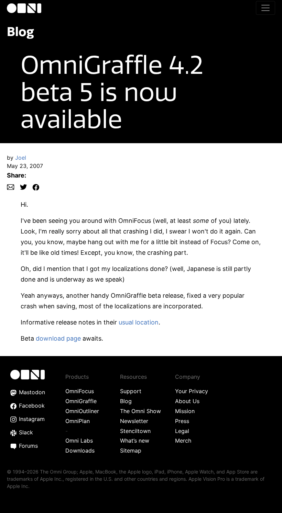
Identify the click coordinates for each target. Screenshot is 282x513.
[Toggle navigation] (265, 8)
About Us (187, 401)
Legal (182, 431)
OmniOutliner (82, 411)
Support (130, 391)
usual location (139, 322)
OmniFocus (79, 391)
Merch (183, 440)
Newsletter (134, 421)
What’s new (134, 440)
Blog (20, 31)
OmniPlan (77, 421)
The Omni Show (140, 411)
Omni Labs (79, 440)
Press (182, 421)
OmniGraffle (81, 401)
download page (58, 338)
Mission (185, 411)
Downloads (80, 450)
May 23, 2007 (25, 165)
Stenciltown (135, 431)
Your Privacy (191, 391)
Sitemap (130, 450)
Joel (20, 157)
